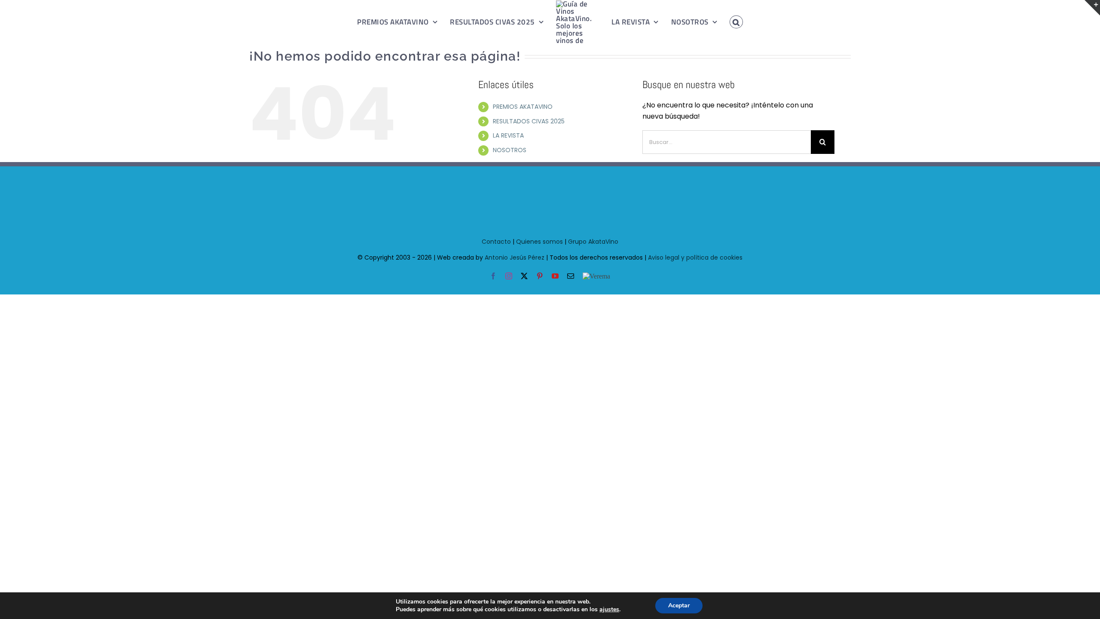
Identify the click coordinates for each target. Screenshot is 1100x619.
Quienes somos (539, 241)
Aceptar (679, 605)
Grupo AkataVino (593, 241)
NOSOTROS (509, 150)
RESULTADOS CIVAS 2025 (529, 121)
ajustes (609, 609)
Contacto (496, 241)
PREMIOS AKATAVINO (523, 106)
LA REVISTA (508, 135)
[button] (726, 22)
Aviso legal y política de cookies (695, 257)
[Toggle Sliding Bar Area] (1092, 7)
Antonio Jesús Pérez (514, 257)
